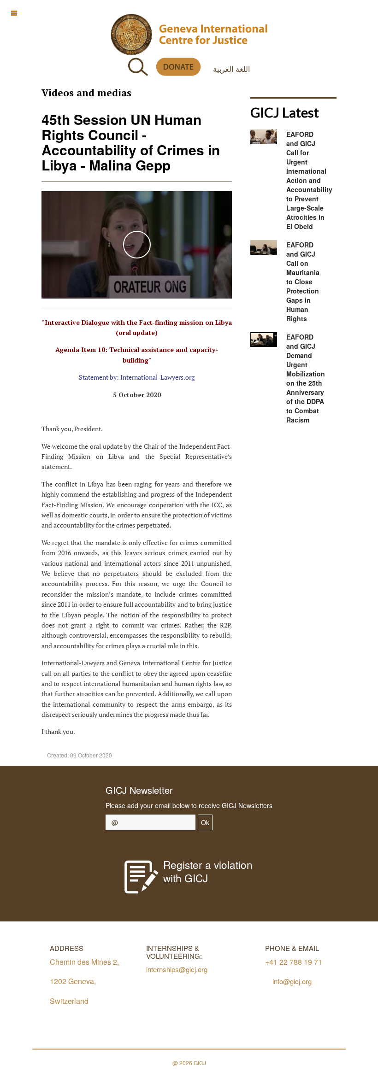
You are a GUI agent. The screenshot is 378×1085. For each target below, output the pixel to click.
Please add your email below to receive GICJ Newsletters (189, 805)
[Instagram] (319, 457)
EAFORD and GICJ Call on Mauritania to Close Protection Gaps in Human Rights (302, 281)
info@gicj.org (292, 981)
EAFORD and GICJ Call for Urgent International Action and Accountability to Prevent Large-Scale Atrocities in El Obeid (309, 180)
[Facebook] (256, 457)
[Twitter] (277, 457)
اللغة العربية (231, 68)
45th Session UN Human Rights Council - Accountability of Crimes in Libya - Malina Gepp (130, 142)
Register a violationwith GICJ (208, 871)
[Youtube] (298, 457)
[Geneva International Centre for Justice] (131, 34)
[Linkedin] (339, 457)
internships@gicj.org (176, 969)
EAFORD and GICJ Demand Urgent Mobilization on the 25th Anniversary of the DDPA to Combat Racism (305, 378)
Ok (205, 822)
